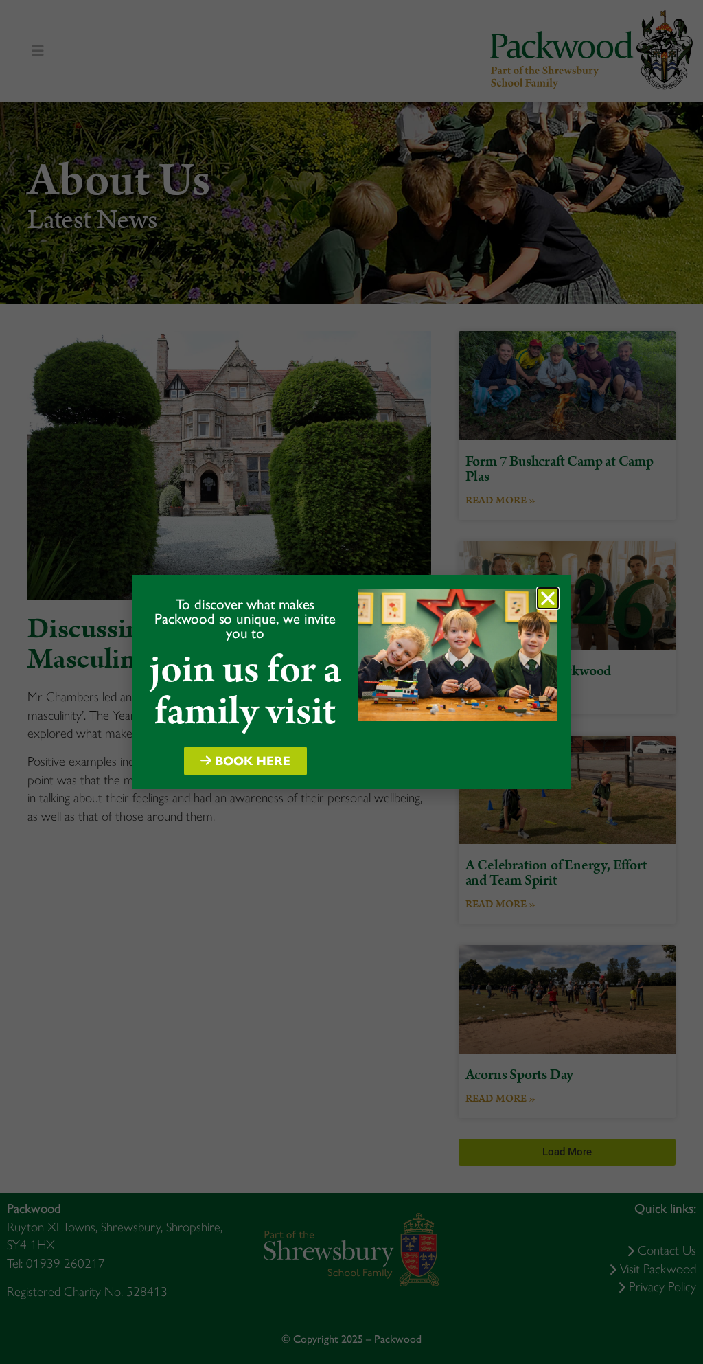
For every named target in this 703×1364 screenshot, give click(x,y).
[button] (547, 598)
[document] (351, 682)
